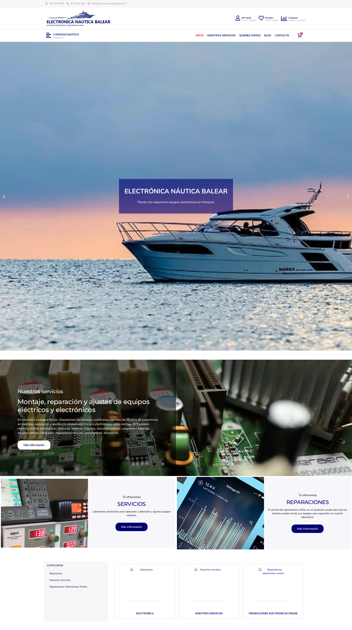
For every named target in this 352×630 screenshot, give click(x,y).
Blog (267, 35)
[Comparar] (284, 19)
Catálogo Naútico (66, 34)
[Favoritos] (261, 18)
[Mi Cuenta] (238, 18)
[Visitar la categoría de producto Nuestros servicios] (209, 582)
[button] (4, 196)
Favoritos (269, 17)
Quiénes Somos (250, 35)
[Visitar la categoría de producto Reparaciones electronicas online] (273, 582)
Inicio (199, 35)
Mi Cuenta (246, 17)
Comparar (293, 17)
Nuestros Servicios (221, 35)
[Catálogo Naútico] (49, 35)
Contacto (282, 35)
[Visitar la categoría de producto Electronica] (145, 582)
